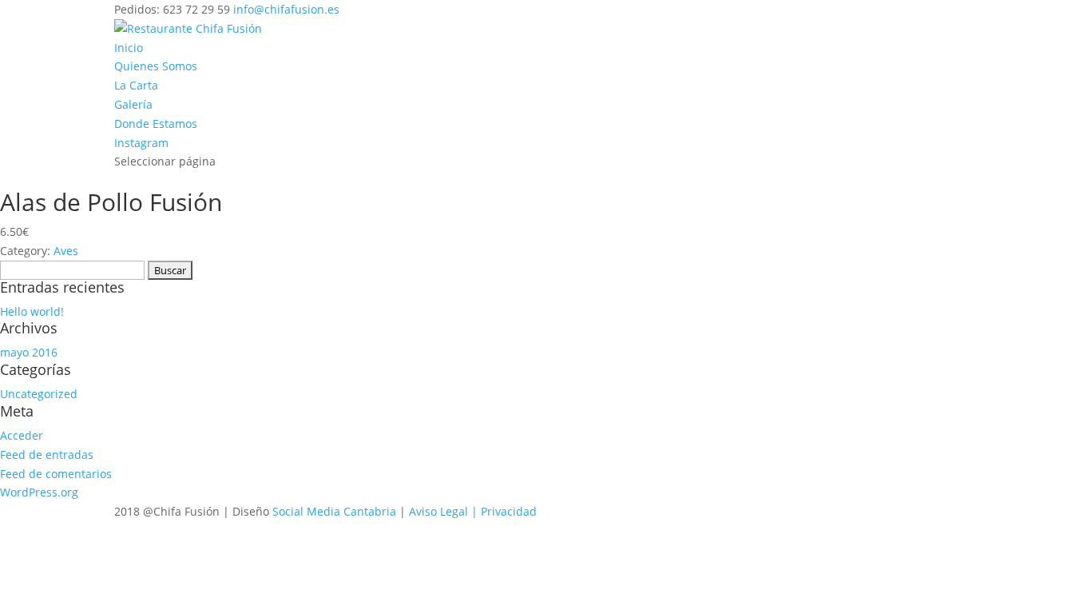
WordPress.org (39, 492)
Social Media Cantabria (334, 511)
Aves (66, 250)
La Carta (136, 85)
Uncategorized (38, 393)
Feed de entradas (46, 454)
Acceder (21, 435)
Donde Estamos (155, 123)
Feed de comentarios (56, 473)
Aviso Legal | (445, 511)
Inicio (128, 47)
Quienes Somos (155, 66)
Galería (133, 104)
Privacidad (509, 511)
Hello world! (32, 311)
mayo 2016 (29, 352)
